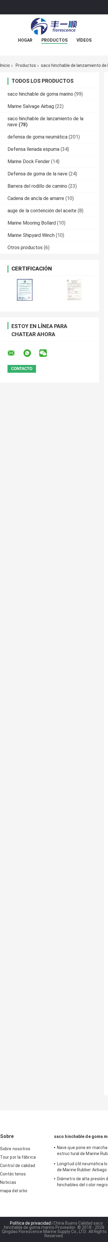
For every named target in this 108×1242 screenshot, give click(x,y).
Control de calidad (17, 1165)
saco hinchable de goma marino (40, 94)
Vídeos (84, 40)
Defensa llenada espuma (33, 149)
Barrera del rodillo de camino (37, 186)
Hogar (25, 40)
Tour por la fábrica (18, 1157)
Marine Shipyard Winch (31, 235)
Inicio (5, 65)
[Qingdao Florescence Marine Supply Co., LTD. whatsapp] (30, 353)
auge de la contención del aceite (42, 210)
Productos (54, 40)
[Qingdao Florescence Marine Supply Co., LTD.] (54, 26)
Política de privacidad (30, 1223)
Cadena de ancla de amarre (36, 198)
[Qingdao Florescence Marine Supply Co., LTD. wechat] (46, 353)
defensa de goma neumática (38, 137)
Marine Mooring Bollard (32, 223)
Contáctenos (13, 1174)
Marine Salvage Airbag (31, 106)
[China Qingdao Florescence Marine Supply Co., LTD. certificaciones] (25, 290)
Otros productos (25, 247)
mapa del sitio (13, 1190)
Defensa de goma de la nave (38, 174)
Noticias (8, 1182)
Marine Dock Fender (29, 161)
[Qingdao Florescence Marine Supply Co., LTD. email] (15, 353)
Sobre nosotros (15, 1148)
